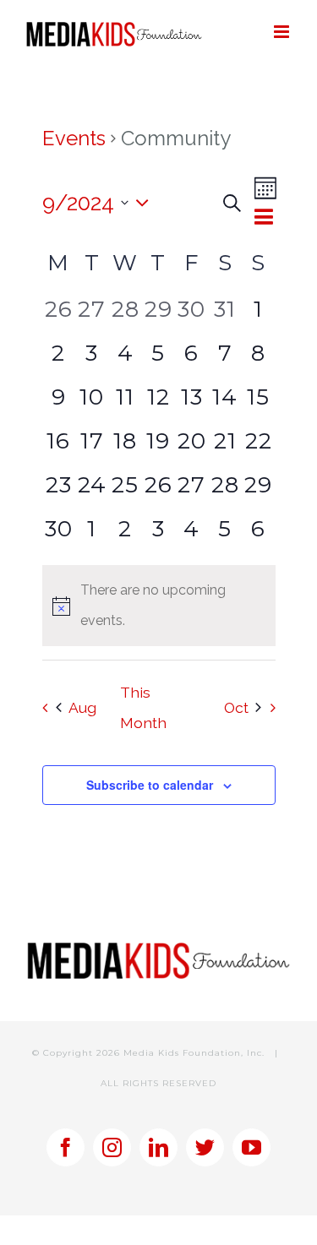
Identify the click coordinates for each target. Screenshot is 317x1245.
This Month (143, 707)
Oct (236, 707)
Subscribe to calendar (149, 784)
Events (74, 138)
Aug (82, 707)
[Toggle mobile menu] (283, 32)
